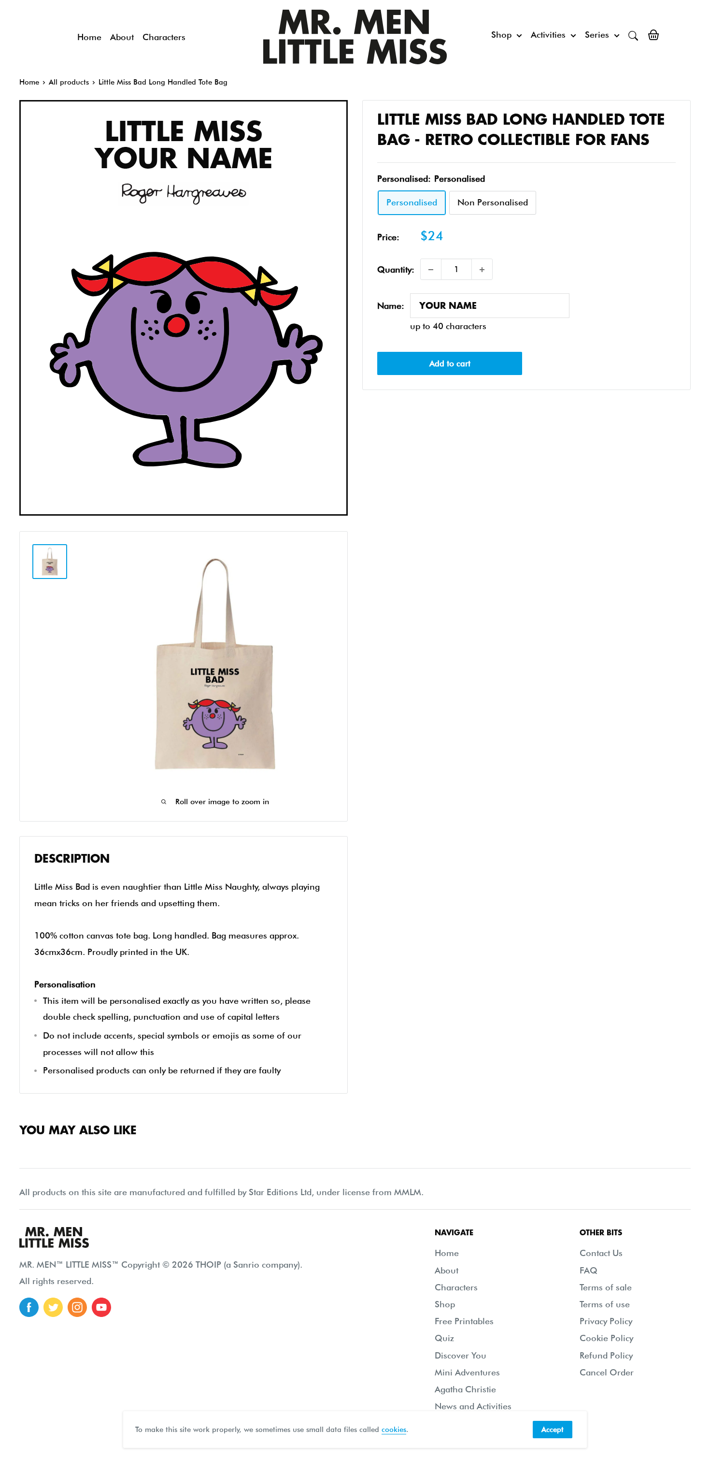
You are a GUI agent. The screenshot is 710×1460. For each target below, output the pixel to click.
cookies (394, 1429)
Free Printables (464, 1321)
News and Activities (473, 1406)
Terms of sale (606, 1287)
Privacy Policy (606, 1321)
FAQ (588, 1270)
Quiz (444, 1338)
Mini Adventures (467, 1372)
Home (89, 37)
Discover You (460, 1355)
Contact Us (601, 1253)
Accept (552, 1429)
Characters (163, 37)
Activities (548, 34)
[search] (633, 35)
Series (597, 34)
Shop (501, 34)
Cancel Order (607, 1372)
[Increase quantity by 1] (482, 270)
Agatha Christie (465, 1389)
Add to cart (449, 363)
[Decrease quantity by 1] (431, 270)
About (122, 37)
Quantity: (395, 269)
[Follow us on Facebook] (29, 1307)
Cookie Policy (606, 1338)
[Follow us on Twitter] (53, 1307)
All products (69, 82)
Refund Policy (606, 1355)
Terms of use (605, 1304)
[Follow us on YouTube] (101, 1307)
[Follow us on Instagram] (77, 1307)
